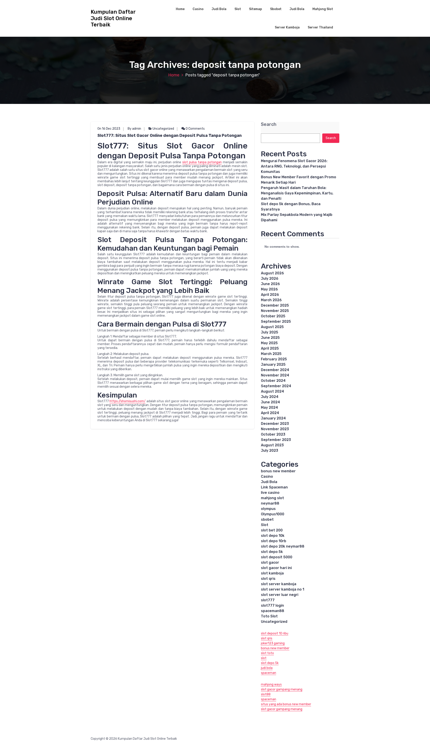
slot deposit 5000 (276, 557)
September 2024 (276, 386)
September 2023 (276, 440)
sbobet (267, 519)
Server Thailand (320, 27)
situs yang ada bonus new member (286, 704)
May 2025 (269, 343)
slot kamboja (272, 573)
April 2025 (270, 348)
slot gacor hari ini (276, 568)
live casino (270, 492)
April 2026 (270, 294)
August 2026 (272, 273)
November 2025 (275, 311)
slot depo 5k (272, 552)
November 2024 (275, 375)
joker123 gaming (273, 643)
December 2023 (275, 423)
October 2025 (273, 316)
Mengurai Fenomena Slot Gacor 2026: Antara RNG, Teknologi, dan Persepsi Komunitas (294, 166)
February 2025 (274, 359)
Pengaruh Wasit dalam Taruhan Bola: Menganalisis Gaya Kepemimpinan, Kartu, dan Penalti (297, 193)
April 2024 (270, 413)
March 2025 (271, 354)
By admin (134, 129)
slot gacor (270, 562)
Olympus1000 (272, 514)
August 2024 (272, 391)
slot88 (266, 694)
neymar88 (270, 503)
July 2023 (269, 450)
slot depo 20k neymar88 (282, 546)
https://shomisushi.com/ (128, 401)
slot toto (267, 653)
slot (264, 658)
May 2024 (269, 407)
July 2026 (269, 278)
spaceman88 (272, 611)
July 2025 (269, 332)
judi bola (267, 668)
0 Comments (195, 129)
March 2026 (271, 300)
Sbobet (276, 9)
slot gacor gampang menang (281, 689)
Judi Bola (219, 9)
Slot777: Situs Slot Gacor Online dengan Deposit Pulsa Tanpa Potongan (169, 135)
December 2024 (275, 370)
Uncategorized (163, 129)
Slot (237, 9)
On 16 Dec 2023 (108, 129)
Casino (198, 9)
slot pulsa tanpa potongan (202, 162)
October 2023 (273, 434)
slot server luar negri (279, 595)
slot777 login (272, 605)
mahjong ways (271, 684)
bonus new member (278, 471)
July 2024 (269, 397)
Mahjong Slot (322, 9)
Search (268, 124)
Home (180, 9)
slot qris (268, 578)
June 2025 (270, 337)
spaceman (268, 673)
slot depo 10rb (273, 541)
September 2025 (276, 321)
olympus (268, 509)
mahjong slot (272, 498)
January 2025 (273, 364)
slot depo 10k (272, 535)
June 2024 (270, 402)
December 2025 (275, 305)
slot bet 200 (272, 530)
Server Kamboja (287, 27)
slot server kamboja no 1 (282, 589)
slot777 (268, 600)
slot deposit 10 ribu (274, 633)
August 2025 (272, 327)
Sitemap (255, 9)
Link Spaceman (274, 487)
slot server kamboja (278, 584)
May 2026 (269, 289)
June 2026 (270, 284)
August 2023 (272, 445)
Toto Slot (269, 616)
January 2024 (273, 418)
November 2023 (275, 429)
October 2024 (273, 380)
